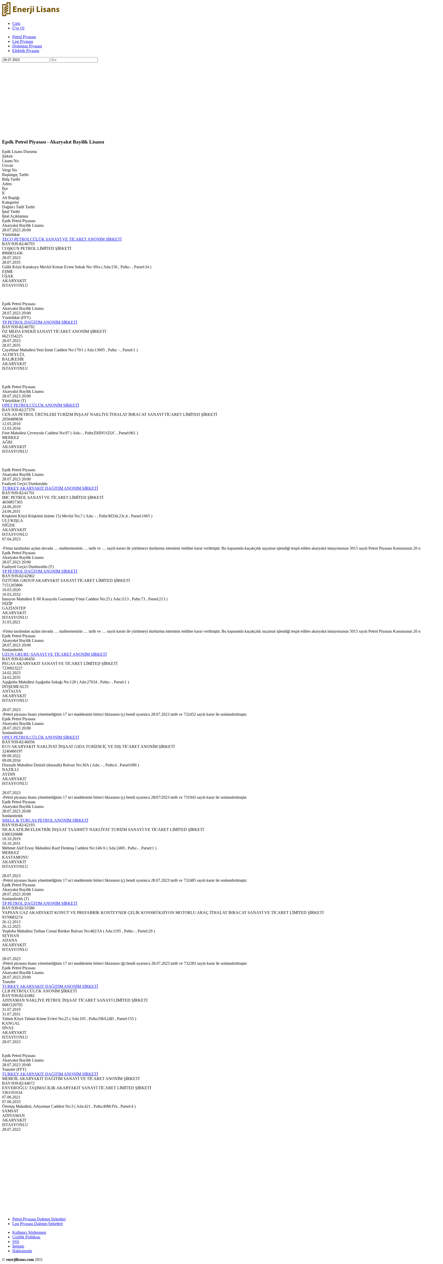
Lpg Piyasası (22, 41)
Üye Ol (18, 28)
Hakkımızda (22, 1251)
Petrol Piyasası (24, 37)
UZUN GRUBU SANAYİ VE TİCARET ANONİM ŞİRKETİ (54, 654)
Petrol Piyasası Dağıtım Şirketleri (39, 1219)
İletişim (18, 1246)
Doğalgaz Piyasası (27, 46)
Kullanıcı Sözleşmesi (29, 1232)
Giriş (16, 23)
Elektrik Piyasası (25, 50)
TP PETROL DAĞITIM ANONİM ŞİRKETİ (39, 322)
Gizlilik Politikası (26, 1237)
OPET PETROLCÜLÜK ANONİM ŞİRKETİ (40, 405)
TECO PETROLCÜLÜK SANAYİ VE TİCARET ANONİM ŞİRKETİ (62, 239)
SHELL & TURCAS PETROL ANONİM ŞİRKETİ (45, 820)
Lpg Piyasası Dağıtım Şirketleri (37, 1223)
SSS (15, 1241)
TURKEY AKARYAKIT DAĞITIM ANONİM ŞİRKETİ (50, 488)
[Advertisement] (156, 98)
